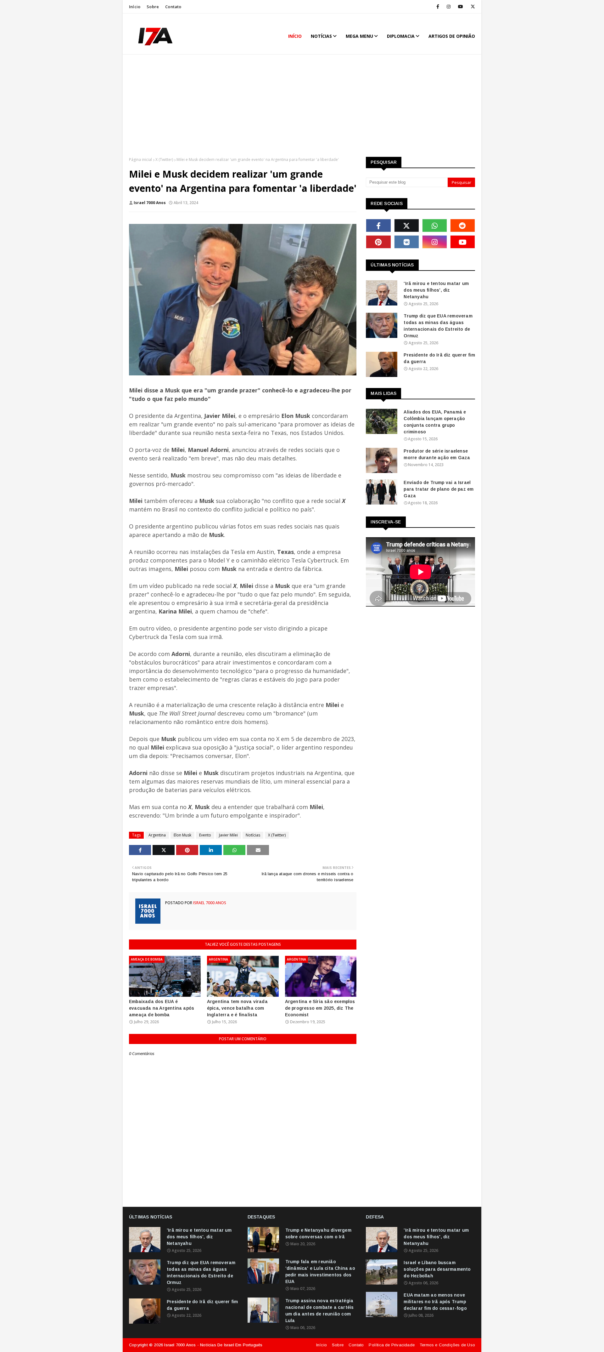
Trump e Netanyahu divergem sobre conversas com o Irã (318, 1233)
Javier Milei (228, 835)
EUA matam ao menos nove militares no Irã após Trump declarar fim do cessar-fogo (435, 1301)
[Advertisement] (302, 106)
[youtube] (460, 6)
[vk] (406, 241)
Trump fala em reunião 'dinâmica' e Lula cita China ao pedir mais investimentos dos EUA (320, 1271)
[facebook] (437, 6)
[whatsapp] (434, 225)
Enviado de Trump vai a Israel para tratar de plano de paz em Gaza (438, 489)
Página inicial (140, 159)
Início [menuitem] (295, 36)
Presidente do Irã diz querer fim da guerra (439, 358)
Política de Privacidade (392, 1345)
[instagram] (449, 6)
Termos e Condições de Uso (447, 1345)
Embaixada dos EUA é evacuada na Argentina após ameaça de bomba (161, 1008)
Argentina (157, 835)
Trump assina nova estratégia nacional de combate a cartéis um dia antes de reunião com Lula (319, 1310)
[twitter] (471, 6)
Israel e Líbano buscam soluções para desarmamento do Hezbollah (437, 1269)
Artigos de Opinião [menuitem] (451, 36)
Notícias (253, 835)
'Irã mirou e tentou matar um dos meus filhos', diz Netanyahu (436, 290)
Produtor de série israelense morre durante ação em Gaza (437, 454)
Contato (173, 6)
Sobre (153, 6)
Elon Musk (182, 835)
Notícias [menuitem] (321, 36)
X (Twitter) (164, 159)
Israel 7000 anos (150, 202)
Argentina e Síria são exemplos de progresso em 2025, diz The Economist (320, 1008)
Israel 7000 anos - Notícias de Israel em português (213, 1345)
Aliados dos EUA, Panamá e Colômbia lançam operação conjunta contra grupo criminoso (435, 421)
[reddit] (462, 225)
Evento (205, 835)
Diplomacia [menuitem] (401, 36)
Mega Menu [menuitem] (359, 36)
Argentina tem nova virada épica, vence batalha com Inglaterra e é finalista (237, 1008)
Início (134, 6)
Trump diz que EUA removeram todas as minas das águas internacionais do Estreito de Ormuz (438, 325)
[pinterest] (378, 241)
